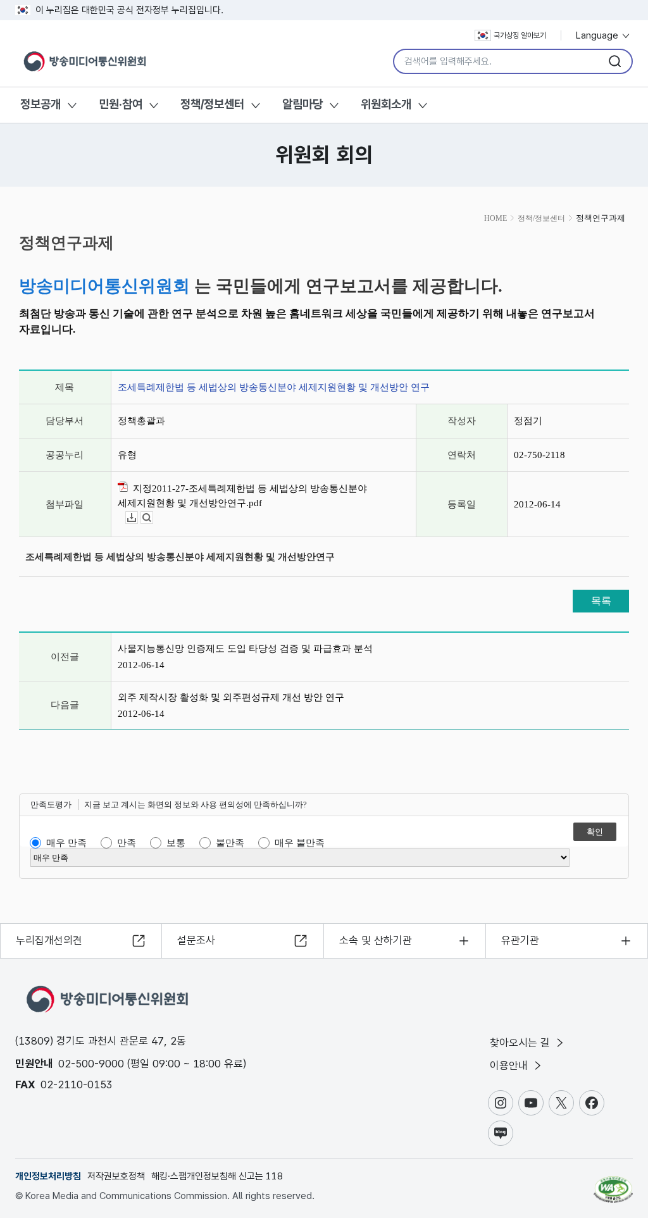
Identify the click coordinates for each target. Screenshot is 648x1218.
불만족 (230, 843)
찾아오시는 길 (521, 1042)
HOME (495, 218)
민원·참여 (120, 104)
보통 (175, 843)
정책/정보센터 (212, 104)
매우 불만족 (300, 843)
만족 (126, 843)
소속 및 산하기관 (375, 940)
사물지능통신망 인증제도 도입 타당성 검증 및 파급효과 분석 (245, 648)
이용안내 (510, 1065)
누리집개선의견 (49, 940)
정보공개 (40, 104)
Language (598, 35)
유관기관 (520, 940)
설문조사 (196, 940)
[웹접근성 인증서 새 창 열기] (613, 1184)
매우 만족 (66, 843)
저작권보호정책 (116, 1176)
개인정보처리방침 (48, 1176)
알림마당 (302, 104)
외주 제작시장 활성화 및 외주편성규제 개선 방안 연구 (231, 697)
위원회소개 (386, 104)
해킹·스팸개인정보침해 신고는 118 (217, 1176)
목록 (601, 600)
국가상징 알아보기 (520, 35)
